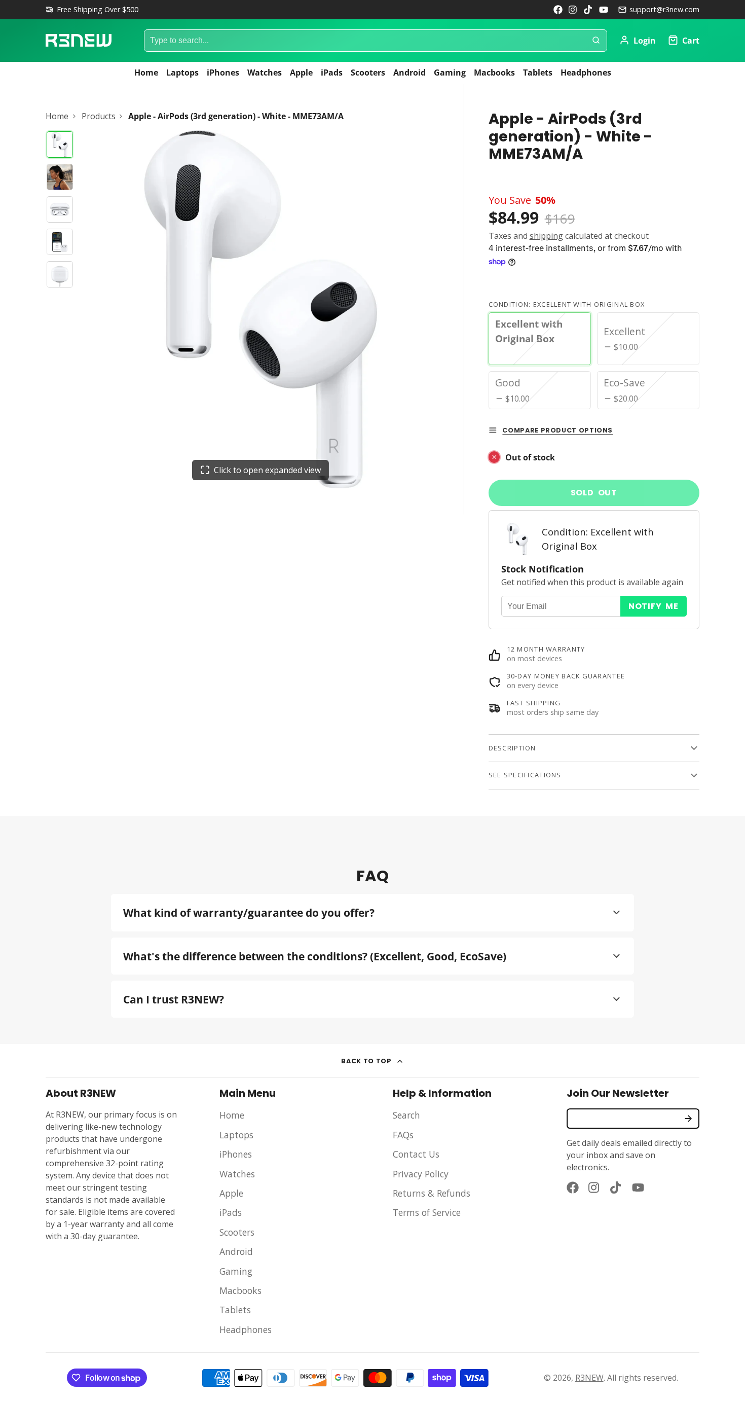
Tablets (537, 72)
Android (409, 72)
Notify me (653, 606)
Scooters (368, 72)
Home (146, 72)
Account (637, 40)
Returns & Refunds (431, 1193)
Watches (264, 72)
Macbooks (494, 72)
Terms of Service (427, 1212)
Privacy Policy (421, 1174)
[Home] (78, 40)
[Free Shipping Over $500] (92, 9)
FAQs (403, 1135)
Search (406, 1115)
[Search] (596, 40)
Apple (301, 72)
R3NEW (589, 1377)
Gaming (450, 72)
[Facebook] (558, 9)
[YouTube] (603, 9)
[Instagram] (573, 9)
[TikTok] (588, 9)
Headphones (586, 72)
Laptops (182, 72)
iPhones (223, 72)
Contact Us (416, 1154)
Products (99, 116)
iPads (332, 72)
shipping (546, 235)
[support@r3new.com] (658, 9)
